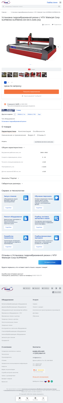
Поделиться (57, 24)
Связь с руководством (8, 375)
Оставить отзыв (49, 262)
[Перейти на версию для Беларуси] (49, 381)
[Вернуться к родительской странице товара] (15, 114)
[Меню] (60, 2)
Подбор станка (52, 2)
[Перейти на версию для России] (45, 381)
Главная (4, 12)
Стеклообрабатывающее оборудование (14, 331)
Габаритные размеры (11, 184)
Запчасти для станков (8, 337)
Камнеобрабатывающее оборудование (14, 334)
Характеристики (9, 131)
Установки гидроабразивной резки (14, 121)
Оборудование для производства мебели (14, 310)
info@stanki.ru (37, 357)
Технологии (5, 354)
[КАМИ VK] (52, 288)
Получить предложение (31, 91)
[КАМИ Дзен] (60, 288)
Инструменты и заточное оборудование (14, 328)
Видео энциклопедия (8, 369)
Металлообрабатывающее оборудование (14, 304)
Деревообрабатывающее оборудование (14, 307)
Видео (31, 135)
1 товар (18, 110)
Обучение (36, 316)
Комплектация (24, 131)
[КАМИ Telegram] (56, 288)
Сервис (35, 304)
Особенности (39, 131)
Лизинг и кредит (38, 307)
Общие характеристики (12, 148)
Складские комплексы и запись (11, 351)
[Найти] (3, 6)
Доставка (35, 313)
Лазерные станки (7, 325)
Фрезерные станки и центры (11, 316)
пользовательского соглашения (14, 390)
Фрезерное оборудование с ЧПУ (12, 313)
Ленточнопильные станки (10, 322)
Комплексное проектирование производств (46, 310)
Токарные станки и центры (10, 319)
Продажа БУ (5, 340)
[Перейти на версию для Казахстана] (52, 381)
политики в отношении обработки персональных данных (39, 389)
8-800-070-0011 (38, 351)
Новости (4, 366)
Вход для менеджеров (40, 377)
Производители (7, 357)
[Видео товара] (4, 74)
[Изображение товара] (31, 47)
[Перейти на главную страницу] (6, 2)
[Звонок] (27, 399)
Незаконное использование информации (14, 363)
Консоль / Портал (9, 178)
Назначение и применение (14, 135)
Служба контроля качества (10, 372)
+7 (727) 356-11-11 (39, 353)
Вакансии (5, 381)
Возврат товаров (7, 378)
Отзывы (41, 135)
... (8, 12)
